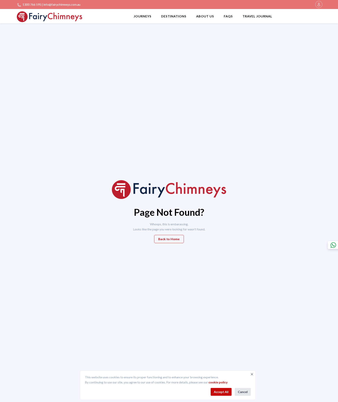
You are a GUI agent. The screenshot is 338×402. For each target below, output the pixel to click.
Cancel (243, 392)
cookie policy (218, 382)
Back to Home (169, 239)
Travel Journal (257, 16)
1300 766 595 (31, 4)
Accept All (221, 392)
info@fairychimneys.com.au (61, 4)
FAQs (228, 16)
